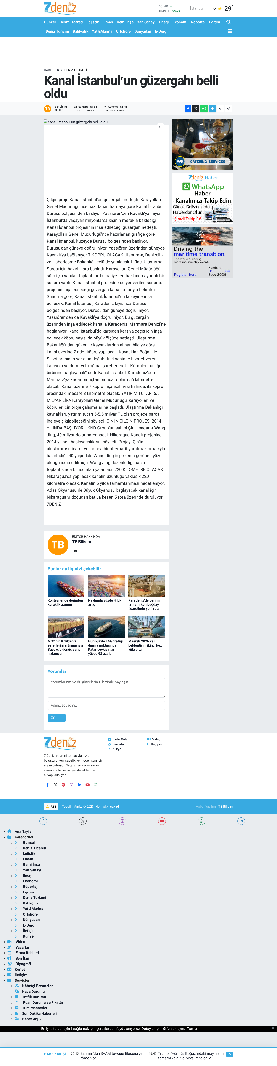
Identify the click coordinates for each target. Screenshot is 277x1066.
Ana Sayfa (23, 831)
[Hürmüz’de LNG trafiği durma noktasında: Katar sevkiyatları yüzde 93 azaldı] (106, 627)
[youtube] (162, 821)
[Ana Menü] (229, 31)
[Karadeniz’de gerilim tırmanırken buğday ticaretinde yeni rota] (146, 586)
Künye (117, 749)
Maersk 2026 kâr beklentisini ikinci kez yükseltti (145, 645)
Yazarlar (119, 744)
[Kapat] (274, 1028)
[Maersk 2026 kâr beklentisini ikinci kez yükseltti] (146, 627)
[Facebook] (47, 784)
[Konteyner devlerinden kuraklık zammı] (66, 586)
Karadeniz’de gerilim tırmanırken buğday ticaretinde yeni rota (144, 604)
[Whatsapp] (95, 784)
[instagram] (122, 821)
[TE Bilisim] (58, 544)
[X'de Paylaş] (195, 108)
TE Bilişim (225, 806)
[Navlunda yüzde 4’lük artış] (106, 586)
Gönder (57, 717)
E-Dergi (161, 31)
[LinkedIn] (79, 784)
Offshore (123, 31)
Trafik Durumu (34, 997)
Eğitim (214, 22)
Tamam (193, 1028)
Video (156, 739)
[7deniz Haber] (60, 8)
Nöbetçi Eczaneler (37, 986)
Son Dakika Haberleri (39, 1013)
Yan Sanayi (146, 22)
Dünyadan (142, 31)
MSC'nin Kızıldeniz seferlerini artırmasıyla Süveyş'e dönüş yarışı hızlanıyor (65, 647)
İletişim (156, 744)
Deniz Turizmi (57, 31)
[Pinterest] (63, 784)
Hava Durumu (33, 991)
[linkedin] (241, 821)
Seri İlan (22, 958)
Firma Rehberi (27, 953)
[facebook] (43, 821)
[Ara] (229, 22)
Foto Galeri (121, 739)
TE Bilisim (81, 541)
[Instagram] (71, 784)
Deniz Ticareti (71, 22)
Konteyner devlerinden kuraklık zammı (65, 602)
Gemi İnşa (125, 22)
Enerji (164, 22)
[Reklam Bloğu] (202, 144)
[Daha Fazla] (212, 108)
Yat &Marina (102, 31)
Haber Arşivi (32, 1019)
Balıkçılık (80, 31)
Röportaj (198, 22)
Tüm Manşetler (34, 1008)
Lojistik (93, 22)
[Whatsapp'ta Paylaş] (204, 108)
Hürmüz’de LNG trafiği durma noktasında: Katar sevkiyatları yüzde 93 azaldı (105, 647)
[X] (55, 784)
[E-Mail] (75, 551)
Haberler (51, 70)
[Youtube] (87, 784)
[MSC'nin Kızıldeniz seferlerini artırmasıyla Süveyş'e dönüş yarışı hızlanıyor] (66, 627)
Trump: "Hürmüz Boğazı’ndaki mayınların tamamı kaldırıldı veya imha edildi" (191, 1055)
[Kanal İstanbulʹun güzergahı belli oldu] (106, 122)
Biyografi (23, 964)
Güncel (50, 22)
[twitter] (83, 821)
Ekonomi (179, 22)
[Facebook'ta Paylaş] (188, 108)
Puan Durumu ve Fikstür (42, 1002)
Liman (108, 22)
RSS (53, 806)
